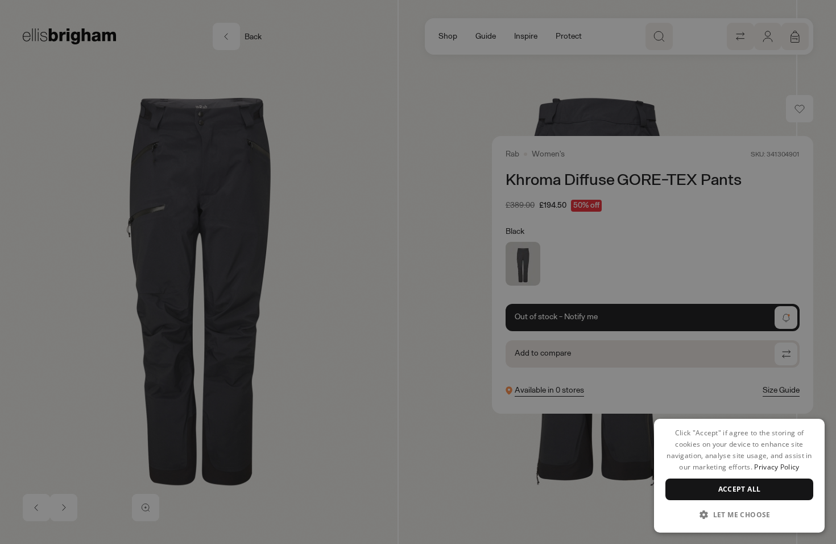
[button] (739, 514)
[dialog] (739, 476)
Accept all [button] (739, 489)
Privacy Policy (776, 467)
